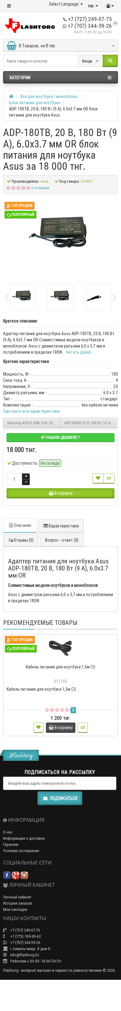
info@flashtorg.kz (24, 955)
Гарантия (10, 844)
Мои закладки (15, 909)
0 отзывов (40, 187)
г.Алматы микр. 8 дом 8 (29, 948)
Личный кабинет (17, 897)
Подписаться (63, 798)
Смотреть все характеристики (31, 411)
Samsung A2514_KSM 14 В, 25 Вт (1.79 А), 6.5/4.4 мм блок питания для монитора (33, 422)
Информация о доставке (24, 838)
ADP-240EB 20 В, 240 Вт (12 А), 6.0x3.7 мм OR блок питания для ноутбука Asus (91, 422)
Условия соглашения (21, 850)
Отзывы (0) (24, 540)
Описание (22, 525)
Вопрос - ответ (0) (61, 540)
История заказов (17, 903)
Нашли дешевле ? (63, 437)
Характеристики (63, 526)
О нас (7, 832)
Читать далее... (80, 352)
